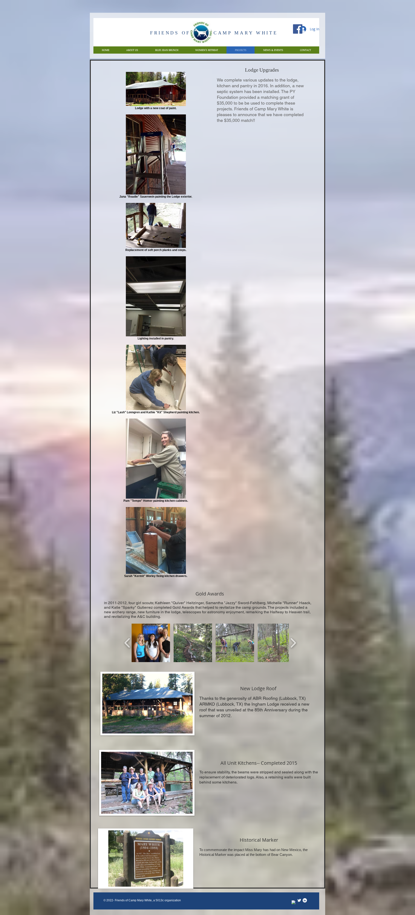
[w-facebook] (294, 902)
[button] (151, 643)
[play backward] (127, 642)
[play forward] (293, 642)
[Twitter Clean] (299, 900)
